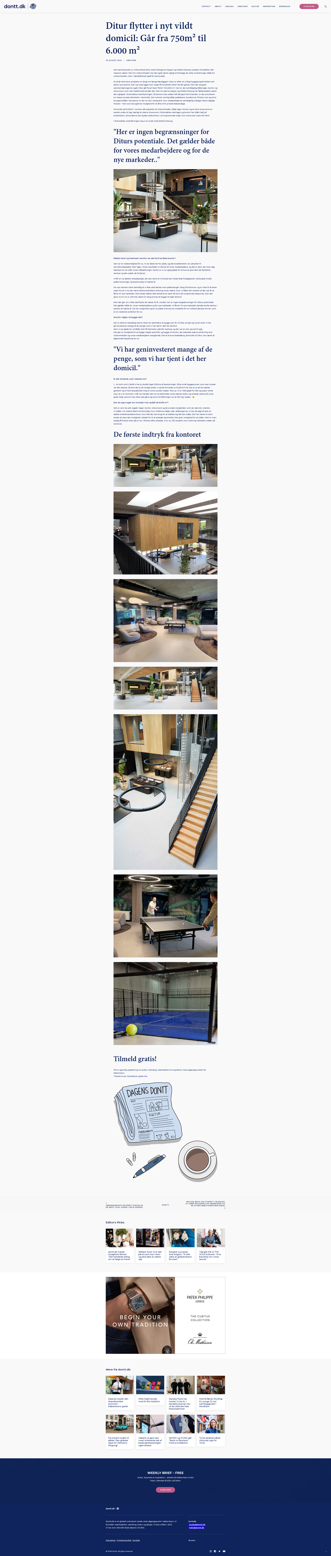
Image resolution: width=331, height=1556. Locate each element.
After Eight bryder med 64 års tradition (149, 1400)
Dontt (165, 1205)
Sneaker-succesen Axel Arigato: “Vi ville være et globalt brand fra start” (180, 1256)
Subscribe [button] (165, 1490)
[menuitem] (206, 6)
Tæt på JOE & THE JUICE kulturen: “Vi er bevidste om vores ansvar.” (210, 1256)
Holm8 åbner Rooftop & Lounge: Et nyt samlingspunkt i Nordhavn (211, 1403)
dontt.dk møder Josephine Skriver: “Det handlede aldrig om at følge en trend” (119, 1256)
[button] (326, 6)
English (229, 6)
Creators (242, 6)
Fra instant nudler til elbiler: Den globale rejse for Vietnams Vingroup (118, 1442)
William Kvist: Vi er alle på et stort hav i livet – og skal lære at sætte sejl (150, 1256)
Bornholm (284, 6)
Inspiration (269, 6)
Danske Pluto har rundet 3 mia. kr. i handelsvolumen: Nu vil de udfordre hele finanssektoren (179, 1404)
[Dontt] (20, 6)
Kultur (255, 6)
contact (206, 6)
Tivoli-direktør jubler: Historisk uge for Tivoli (210, 1440)
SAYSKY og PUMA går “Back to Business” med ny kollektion (180, 1440)
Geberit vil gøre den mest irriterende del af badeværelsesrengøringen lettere (150, 1442)
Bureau (192, 1540)
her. (146, 1076)
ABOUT (218, 6)
